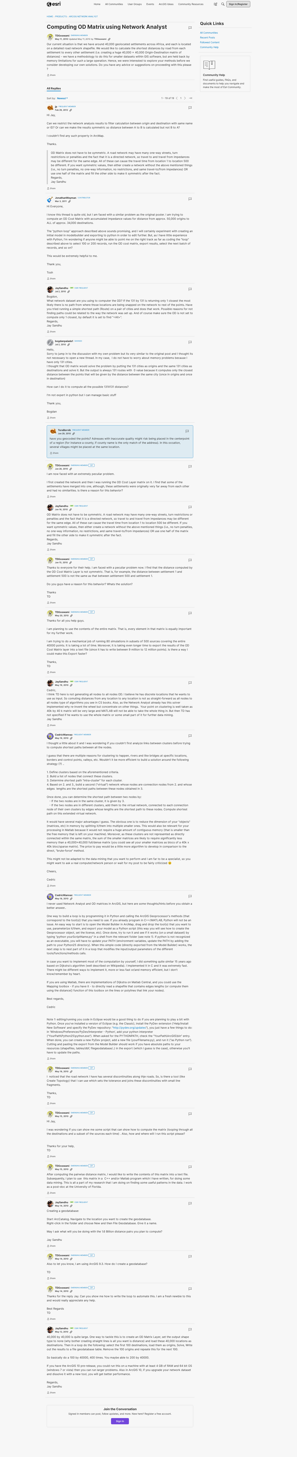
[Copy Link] (109, 39)
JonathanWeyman (65, 197)
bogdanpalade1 (64, 341)
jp (56, 106)
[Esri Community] (54, 4)
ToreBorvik (64, 430)
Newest (61, 98)
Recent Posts (207, 37)
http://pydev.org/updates (129, 1027)
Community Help (209, 47)
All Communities (209, 32)
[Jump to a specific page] (190, 98)
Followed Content (209, 42)
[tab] (54, 88)
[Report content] (190, 28)
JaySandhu (61, 288)
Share (51, 75)
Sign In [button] (120, 1421)
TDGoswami (62, 35)
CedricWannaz (64, 734)
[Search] (223, 4)
